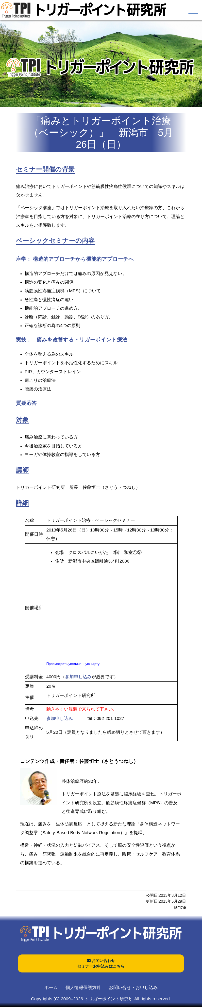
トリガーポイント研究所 (108, 998)
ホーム (51, 987)
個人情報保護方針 (83, 987)
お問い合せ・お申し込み (133, 987)
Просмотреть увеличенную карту (73, 664)
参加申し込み (78, 676)
